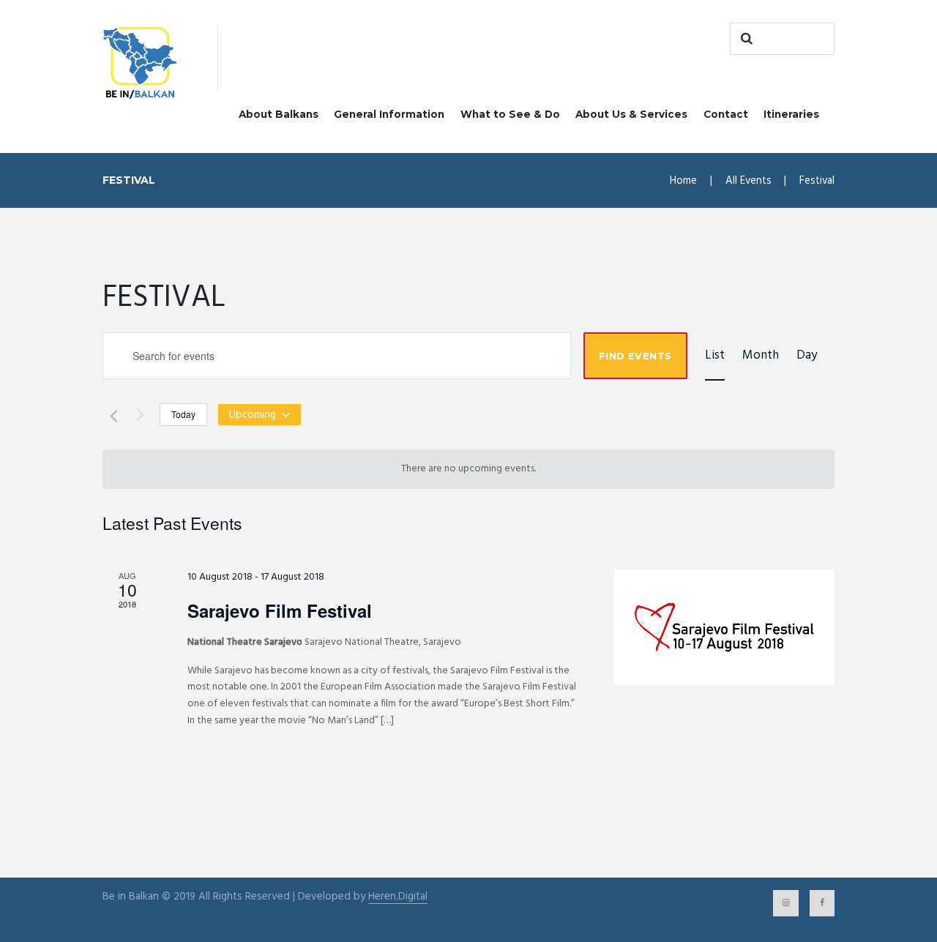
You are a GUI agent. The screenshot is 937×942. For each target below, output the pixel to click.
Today (183, 414)
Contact (725, 114)
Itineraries (791, 114)
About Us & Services (631, 114)
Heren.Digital (398, 897)
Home (683, 180)
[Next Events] (140, 414)
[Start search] (744, 39)
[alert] (468, 469)
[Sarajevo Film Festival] (724, 627)
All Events (748, 180)
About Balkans (278, 114)
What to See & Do (510, 114)
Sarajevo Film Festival (279, 610)
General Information (389, 114)
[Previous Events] (111, 414)
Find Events (635, 356)
